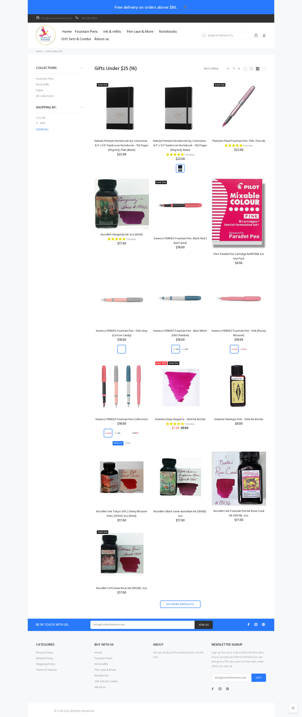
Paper (39, 90)
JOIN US (204, 625)
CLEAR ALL (42, 129)
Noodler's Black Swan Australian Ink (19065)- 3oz (180, 513)
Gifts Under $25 (54, 51)
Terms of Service (46, 670)
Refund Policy (44, 658)
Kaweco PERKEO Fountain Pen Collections (122, 419)
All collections (45, 96)
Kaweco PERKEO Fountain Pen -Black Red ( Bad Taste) (180, 240)
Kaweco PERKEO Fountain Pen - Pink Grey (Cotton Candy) (122, 333)
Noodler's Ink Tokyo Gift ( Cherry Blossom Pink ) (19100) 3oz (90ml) (121, 513)
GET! (259, 677)
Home (39, 51)
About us (100, 687)
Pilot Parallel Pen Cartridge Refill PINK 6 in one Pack (238, 256)
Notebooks (102, 675)
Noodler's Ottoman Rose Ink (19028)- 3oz (121, 588)
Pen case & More (105, 670)
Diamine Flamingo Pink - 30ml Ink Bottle (238, 419)
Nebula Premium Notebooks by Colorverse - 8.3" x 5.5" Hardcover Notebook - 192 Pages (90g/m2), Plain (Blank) (122, 145)
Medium (118, 443)
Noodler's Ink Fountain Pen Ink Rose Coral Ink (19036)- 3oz (238, 513)
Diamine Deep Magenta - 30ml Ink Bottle (180, 419)
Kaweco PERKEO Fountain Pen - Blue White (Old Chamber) (180, 333)
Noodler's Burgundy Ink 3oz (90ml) (122, 234)
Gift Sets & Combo (106, 681)
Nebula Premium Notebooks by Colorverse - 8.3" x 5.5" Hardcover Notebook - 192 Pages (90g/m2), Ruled (180, 145)
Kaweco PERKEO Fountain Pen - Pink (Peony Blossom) (239, 333)
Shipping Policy (45, 664)
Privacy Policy (44, 652)
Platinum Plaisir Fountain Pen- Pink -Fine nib (238, 141)
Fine (127, 443)
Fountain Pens (45, 79)
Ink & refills (42, 84)
